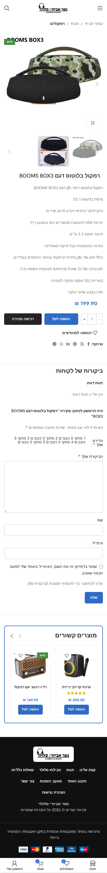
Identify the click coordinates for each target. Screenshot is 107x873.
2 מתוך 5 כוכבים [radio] (44, 438)
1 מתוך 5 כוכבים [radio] (72, 438)
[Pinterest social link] (74, 344)
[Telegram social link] (54, 344)
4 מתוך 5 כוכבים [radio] (59, 442)
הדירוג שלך (97, 443)
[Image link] (53, 753)
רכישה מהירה (23, 319)
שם (100, 520)
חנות (75, 23)
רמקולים (57, 23)
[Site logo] (53, 7)
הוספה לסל (61, 319)
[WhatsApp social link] (61, 344)
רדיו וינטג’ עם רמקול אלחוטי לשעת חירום (30, 689)
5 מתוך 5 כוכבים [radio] (31, 442)
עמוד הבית (94, 23)
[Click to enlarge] (92, 123)
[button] (97, 84)
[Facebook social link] (88, 344)
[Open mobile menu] (100, 8)
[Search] (6, 8)
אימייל (97, 543)
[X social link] (82, 344)
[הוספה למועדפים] (66, 656)
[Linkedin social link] (68, 344)
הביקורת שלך (90, 456)
